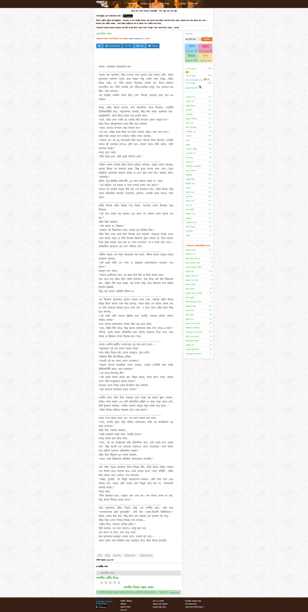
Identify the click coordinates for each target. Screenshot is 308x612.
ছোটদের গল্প (190, 97)
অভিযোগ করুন (130, 555)
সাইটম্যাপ (123, 604)
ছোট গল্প (189, 196)
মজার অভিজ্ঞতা (191, 127)
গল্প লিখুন (165, 3)
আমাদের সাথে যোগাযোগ (160, 604)
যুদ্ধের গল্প (189, 162)
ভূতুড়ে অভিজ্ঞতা (191, 119)
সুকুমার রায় (189, 319)
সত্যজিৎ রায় (190, 345)
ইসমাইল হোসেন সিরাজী (194, 293)
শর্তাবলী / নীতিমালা (126, 601)
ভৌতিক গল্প (190, 101)
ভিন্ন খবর (189, 205)
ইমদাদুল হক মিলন (192, 280)
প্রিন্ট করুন (117, 555)
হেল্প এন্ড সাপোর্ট (158, 601)
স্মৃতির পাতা (190, 192)
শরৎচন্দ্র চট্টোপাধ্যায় (192, 349)
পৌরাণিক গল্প (191, 131)
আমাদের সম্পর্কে (125, 607)
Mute (141, 46)
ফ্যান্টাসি (189, 110)
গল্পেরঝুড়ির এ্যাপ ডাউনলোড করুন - (109, 16)
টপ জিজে (133, 3)
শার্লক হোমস (190, 315)
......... (191, 72)
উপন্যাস (188, 136)
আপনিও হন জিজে (148, 3)
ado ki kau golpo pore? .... (198, 80)
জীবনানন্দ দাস (191, 254)
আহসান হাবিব (190, 284)
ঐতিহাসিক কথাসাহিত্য (193, 166)
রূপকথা (188, 188)
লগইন (183, 3)
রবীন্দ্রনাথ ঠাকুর (191, 306)
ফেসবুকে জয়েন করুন (159, 607)
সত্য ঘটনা (189, 157)
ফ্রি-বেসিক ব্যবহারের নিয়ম (193, 601)
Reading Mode (114, 46)
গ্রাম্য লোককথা (191, 170)
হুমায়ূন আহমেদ (191, 250)
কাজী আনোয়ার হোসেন (194, 302)
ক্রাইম (188, 144)
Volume (154, 46)
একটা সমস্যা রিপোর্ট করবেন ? (194, 607)
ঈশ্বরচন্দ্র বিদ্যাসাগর (192, 276)
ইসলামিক (189, 175)
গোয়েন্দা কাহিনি (191, 149)
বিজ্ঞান (188, 235)
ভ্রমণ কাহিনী (190, 209)
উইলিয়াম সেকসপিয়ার (193, 328)
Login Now (174, 593)
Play (130, 46)
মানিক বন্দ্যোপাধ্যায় (192, 336)
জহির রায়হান (190, 289)
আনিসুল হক (190, 271)
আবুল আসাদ (190, 310)
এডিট (99, 555)
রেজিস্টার (193, 3)
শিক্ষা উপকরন (190, 227)
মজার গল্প (189, 123)
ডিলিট (107, 555)
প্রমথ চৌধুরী (190, 297)
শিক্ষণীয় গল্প (190, 183)
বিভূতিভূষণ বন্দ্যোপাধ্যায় (194, 332)
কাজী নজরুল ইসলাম (193, 258)
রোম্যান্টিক (189, 114)
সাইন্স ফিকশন (190, 106)
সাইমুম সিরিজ (190, 179)
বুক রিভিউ (189, 231)
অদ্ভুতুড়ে (188, 218)
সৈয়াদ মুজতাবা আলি (193, 263)
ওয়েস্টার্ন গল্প (191, 153)
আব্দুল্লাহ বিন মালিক (205, 61)
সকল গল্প (123, 610)
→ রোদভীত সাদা (105, 573)
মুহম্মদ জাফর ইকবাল (193, 323)
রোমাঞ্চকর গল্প (191, 222)
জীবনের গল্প (190, 214)
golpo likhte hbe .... (194, 88)
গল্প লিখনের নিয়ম (190, 604)
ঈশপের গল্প (190, 201)
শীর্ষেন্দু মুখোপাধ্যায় (192, 341)
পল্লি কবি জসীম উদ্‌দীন (194, 267)
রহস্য (187, 140)
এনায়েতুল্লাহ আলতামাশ (193, 354)
